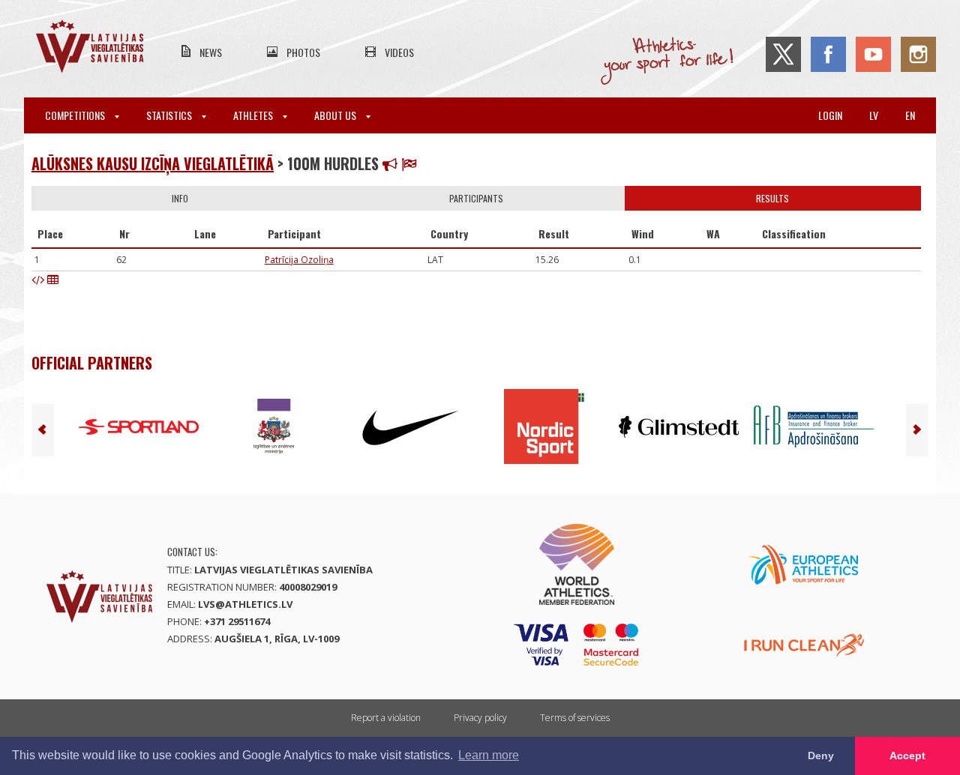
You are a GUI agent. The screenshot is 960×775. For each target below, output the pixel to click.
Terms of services (575, 717)
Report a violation (386, 717)
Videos (399, 52)
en (910, 115)
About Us (336, 115)
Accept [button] (908, 756)
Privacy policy (480, 717)
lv (873, 115)
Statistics (170, 115)
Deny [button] (821, 756)
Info (180, 198)
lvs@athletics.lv (245, 604)
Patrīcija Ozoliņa (299, 259)
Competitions (76, 115)
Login (830, 115)
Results (772, 198)
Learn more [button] (488, 755)
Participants (476, 198)
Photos (303, 52)
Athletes (254, 115)
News (211, 52)
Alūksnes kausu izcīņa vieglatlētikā (153, 163)
